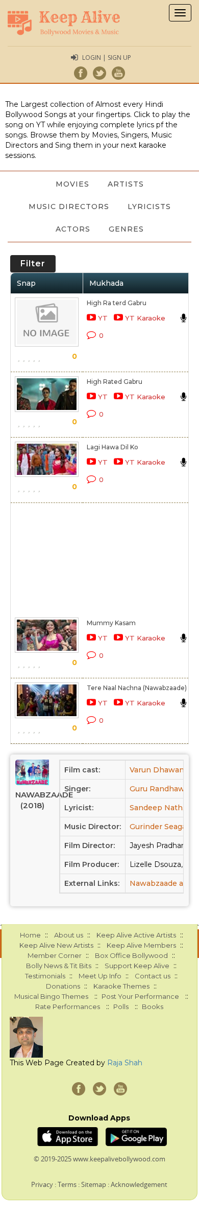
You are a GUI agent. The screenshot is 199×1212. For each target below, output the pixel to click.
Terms (67, 1184)
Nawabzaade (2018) (32, 800)
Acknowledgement (139, 1184)
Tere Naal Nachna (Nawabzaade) (137, 688)
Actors (73, 229)
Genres (126, 229)
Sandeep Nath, (157, 807)
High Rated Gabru (114, 381)
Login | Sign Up (106, 57)
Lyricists (149, 206)
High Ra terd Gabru (116, 303)
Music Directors (69, 206)
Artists (126, 184)
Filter (32, 263)
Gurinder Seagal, (160, 826)
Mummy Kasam (111, 623)
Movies (72, 184)
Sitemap (93, 1184)
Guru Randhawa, (160, 788)
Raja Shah (124, 1062)
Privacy (42, 1184)
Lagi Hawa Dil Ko (112, 447)
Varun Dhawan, (158, 769)
